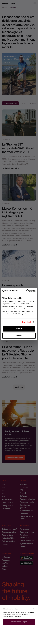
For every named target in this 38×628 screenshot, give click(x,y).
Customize (18, 335)
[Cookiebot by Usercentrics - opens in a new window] (27, 290)
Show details (26, 322)
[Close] (34, 609)
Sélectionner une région (19, 622)
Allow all (19, 329)
